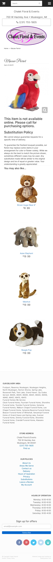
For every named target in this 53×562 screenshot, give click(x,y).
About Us (26, 463)
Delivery (26, 471)
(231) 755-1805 (27, 22)
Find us (26, 448)
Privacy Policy (11, 558)
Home (6, 48)
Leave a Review (27, 482)
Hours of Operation (26, 474)
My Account (26, 485)
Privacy (26, 476)
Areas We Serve (27, 466)
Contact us (26, 468)
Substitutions (26, 479)
